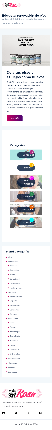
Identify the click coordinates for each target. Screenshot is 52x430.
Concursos (12, 372)
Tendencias (13, 261)
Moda (12, 274)
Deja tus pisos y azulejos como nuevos (25, 75)
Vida (12, 322)
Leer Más (14, 118)
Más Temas (13, 318)
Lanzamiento (15, 283)
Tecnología (15, 336)
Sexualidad (14, 279)
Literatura (14, 349)
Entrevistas (15, 354)
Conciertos (14, 309)
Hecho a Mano (16, 288)
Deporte (13, 300)
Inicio (10, 257)
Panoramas (15, 305)
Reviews (11, 367)
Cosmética (14, 270)
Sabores (13, 314)
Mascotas (12, 363)
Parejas (13, 327)
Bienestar (14, 340)
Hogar (12, 345)
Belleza (13, 265)
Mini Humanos (14, 358)
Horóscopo (15, 331)
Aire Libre (12, 292)
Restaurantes (16, 296)
